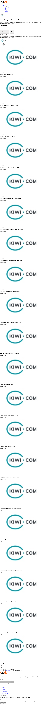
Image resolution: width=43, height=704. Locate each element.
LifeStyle (6, 11)
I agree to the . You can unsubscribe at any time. (12, 670)
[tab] (2, 31)
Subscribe (12, 669)
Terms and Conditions (6, 693)
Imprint (4, 689)
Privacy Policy (8, 670)
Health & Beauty (8, 9)
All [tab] (3, 43)
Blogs (3, 12)
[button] (23, 6)
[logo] (3, 3)
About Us (4, 687)
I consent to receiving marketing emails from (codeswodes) (11, 683)
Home (4, 5)
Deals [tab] (3, 45)
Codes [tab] (4, 44)
